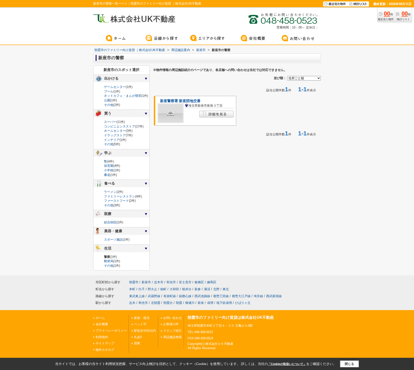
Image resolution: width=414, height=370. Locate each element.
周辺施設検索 (172, 337)
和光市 (171, 282)
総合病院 (110, 222)
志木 (132, 303)
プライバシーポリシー (111, 330)
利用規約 (102, 337)
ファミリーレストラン (119, 196)
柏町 (163, 289)
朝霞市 (133, 282)
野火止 (152, 289)
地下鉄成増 (224, 303)
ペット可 (140, 324)
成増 (210, 303)
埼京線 (258, 296)
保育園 (108, 166)
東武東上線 (137, 296)
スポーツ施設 (113, 239)
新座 (201, 303)
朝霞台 (168, 303)
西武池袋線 (202, 296)
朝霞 (179, 303)
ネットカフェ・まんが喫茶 (122, 96)
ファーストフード (116, 200)
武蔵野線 (154, 296)
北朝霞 (155, 303)
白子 (141, 289)
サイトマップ (105, 343)
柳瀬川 (190, 303)
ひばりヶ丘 (243, 303)
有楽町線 (169, 296)
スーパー (110, 122)
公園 (107, 100)
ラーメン (110, 192)
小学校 (108, 170)
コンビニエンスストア (119, 126)
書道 (107, 175)
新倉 (198, 289)
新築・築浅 (142, 318)
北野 (216, 289)
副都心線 (185, 296)
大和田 (174, 289)
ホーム (100, 318)
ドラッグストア (115, 135)
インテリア (112, 140)
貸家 (137, 343)
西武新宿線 (274, 296)
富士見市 (185, 282)
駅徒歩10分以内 (145, 330)
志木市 (158, 282)
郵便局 (108, 261)
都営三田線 (221, 296)
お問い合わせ (172, 318)
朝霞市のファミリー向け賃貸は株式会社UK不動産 (231, 317)
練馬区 (211, 282)
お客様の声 (171, 324)
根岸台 (186, 289)
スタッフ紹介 (172, 330)
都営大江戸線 (241, 296)
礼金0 (138, 337)
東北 (226, 289)
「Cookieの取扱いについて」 (287, 364)
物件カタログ (105, 350)
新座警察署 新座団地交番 (180, 101)
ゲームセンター (115, 87)
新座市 (146, 282)
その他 (108, 105)
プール (108, 91)
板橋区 (199, 282)
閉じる (349, 364)
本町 (132, 289)
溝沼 (207, 289)
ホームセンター (115, 131)
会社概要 (102, 324)
